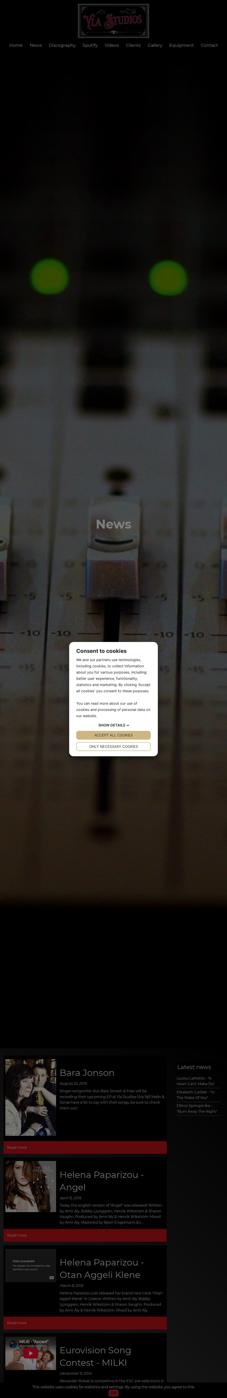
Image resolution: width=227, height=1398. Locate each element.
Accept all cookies (113, 735)
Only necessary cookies (113, 746)
